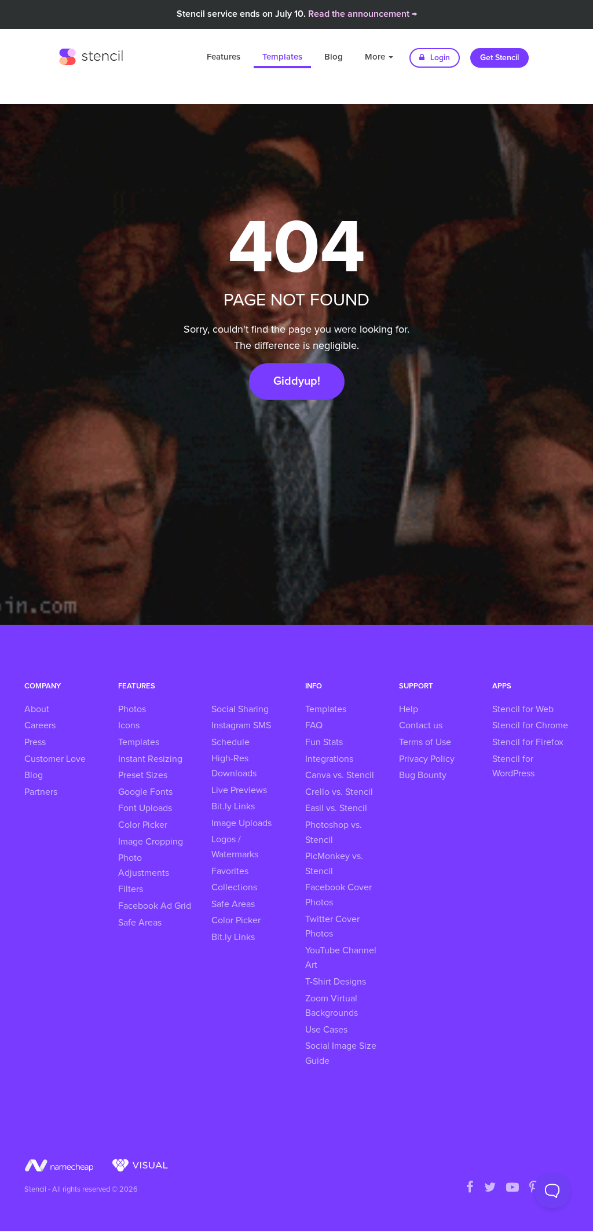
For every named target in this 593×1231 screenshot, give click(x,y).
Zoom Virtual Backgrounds (331, 1006)
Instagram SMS (241, 725)
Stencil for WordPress (513, 766)
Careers (40, 725)
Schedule (230, 742)
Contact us (420, 725)
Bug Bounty (422, 775)
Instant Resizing (150, 759)
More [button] (376, 57)
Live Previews (239, 790)
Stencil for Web (523, 709)
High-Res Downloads (234, 766)
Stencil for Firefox (527, 742)
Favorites (229, 871)
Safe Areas (140, 922)
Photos (132, 709)
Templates (282, 57)
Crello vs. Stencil (339, 792)
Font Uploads (145, 808)
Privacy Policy (427, 759)
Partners (40, 792)
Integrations (329, 759)
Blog (333, 57)
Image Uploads (241, 823)
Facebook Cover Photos (338, 895)
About (36, 709)
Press (35, 742)
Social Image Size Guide (340, 1053)
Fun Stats (324, 742)
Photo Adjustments (143, 865)
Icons (129, 725)
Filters (130, 889)
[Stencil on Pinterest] (534, 1188)
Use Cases (326, 1029)
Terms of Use (425, 742)
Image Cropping (150, 841)
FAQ (314, 725)
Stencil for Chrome (530, 725)
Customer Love (55, 759)
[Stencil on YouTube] (512, 1188)
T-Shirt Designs (335, 981)
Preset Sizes (142, 775)
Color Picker (142, 825)
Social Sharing (240, 709)
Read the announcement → (362, 14)
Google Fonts (145, 792)
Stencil (91, 54)
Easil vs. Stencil (336, 808)
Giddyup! (297, 381)
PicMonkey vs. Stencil (334, 864)
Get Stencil (499, 58)
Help (408, 709)
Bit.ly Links (233, 806)
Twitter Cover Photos (332, 927)
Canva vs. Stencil (339, 775)
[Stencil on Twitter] (490, 1188)
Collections (234, 887)
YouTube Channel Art (340, 958)
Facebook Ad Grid (154, 906)
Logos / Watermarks (234, 847)
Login (439, 58)
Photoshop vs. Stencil (333, 832)
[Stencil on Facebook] (470, 1188)
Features (223, 57)
